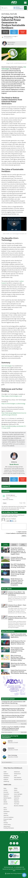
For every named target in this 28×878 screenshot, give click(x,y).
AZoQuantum (17, 773)
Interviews (16, 792)
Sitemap (6, 822)
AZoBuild (6, 779)
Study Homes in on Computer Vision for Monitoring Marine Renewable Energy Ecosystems (17, 582)
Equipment (6, 794)
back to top (22, 832)
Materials (16, 800)
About (5, 807)
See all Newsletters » (7, 762)
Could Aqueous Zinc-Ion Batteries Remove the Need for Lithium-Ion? (18, 642)
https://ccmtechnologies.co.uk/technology (13, 403)
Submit (24, 535)
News (5, 788)
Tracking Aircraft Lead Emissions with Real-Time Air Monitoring (13, 702)
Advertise (6, 815)
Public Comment (22, 531)
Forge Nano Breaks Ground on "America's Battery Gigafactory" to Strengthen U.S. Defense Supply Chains (18, 551)
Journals (6, 803)
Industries (16, 798)
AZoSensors (17, 771)
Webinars (6, 796)
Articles (5, 790)
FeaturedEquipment (14, 544)
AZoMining (6, 781)
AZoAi (15, 775)
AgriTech (10, 741)
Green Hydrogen (18, 794)
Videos (15, 788)
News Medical (17, 777)
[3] (5, 566)
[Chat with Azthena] (24, 875)
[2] (5, 559)
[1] (5, 549)
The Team (16, 803)
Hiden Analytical (8, 732)
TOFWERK (6, 705)
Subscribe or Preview (13, 742)
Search (5, 809)
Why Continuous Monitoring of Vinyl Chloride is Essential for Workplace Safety (18, 658)
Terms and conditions (18, 444)
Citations (5, 486)
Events (15, 790)
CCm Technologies (6, 366)
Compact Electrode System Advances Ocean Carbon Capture (18, 558)
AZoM (5, 771)
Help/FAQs (16, 802)
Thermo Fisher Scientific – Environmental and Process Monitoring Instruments (14, 721)
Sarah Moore (14, 464)
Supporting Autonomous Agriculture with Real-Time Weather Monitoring (19, 671)
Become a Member (18, 805)
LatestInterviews (22, 544)
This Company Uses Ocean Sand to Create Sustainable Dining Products (17, 650)
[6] (5, 672)
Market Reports (7, 798)
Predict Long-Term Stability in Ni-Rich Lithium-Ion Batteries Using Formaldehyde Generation (13, 728)
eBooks (5, 802)
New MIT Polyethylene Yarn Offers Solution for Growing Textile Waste (18, 565)
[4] (5, 572)
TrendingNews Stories (5, 544)
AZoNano (6, 773)
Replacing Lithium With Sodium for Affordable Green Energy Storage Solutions (18, 573)
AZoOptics (6, 777)
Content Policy (7, 824)
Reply (4, 503)
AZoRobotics (7, 775)
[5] (5, 580)
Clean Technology (12, 755)
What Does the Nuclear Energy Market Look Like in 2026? (19, 664)
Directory (6, 792)
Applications (17, 796)
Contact (5, 813)
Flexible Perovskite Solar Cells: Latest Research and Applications (19, 635)
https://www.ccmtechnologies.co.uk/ (11, 396)
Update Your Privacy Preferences (14, 873)
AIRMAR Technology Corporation (11, 712)
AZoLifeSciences (18, 779)
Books (5, 800)
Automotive (11, 748)
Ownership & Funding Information (9, 827)
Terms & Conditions (8, 817)
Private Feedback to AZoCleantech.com (16, 533)
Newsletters (7, 811)
